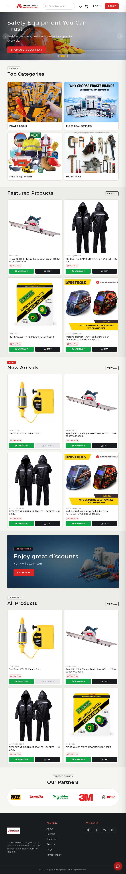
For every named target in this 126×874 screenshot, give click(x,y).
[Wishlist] (80, 6)
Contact (51, 834)
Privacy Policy (54, 854)
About (50, 828)
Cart (49, 271)
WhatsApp (23, 271)
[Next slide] (120, 36)
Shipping (51, 839)
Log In (97, 6)
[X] (105, 830)
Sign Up (112, 6)
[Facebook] (97, 830)
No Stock (49, 446)
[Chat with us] (118, 866)
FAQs (49, 849)
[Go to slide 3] (67, 56)
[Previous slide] (5, 36)
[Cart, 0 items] (86, 6)
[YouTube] (113, 830)
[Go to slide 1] (58, 56)
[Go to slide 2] (63, 56)
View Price (17, 266)
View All (112, 193)
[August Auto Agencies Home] (27, 6)
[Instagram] (89, 830)
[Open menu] (9, 6)
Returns (51, 844)
